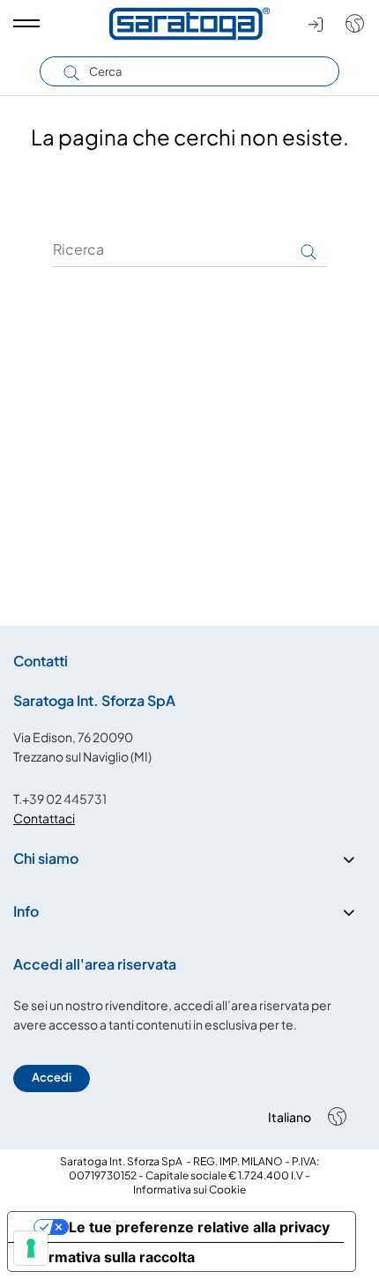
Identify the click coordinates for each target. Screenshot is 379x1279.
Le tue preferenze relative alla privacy (199, 1227)
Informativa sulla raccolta (108, 1257)
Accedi (51, 1077)
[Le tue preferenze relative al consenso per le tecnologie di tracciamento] (31, 1248)
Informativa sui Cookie (189, 1189)
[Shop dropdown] (350, 23)
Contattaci (44, 818)
